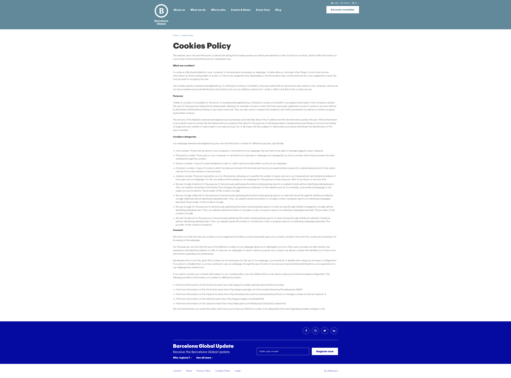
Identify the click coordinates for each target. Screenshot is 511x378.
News (189, 371)
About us (179, 10)
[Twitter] (325, 331)
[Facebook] (306, 331)
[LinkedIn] (334, 331)
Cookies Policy (222, 371)
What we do (198, 10)
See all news (204, 358)
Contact (177, 371)
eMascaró (332, 371)
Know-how (263, 10)
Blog (278, 10)
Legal (237, 371)
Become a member (343, 9)
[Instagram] (315, 331)
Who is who (218, 10)
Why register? (182, 358)
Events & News (241, 10)
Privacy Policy (203, 371)
